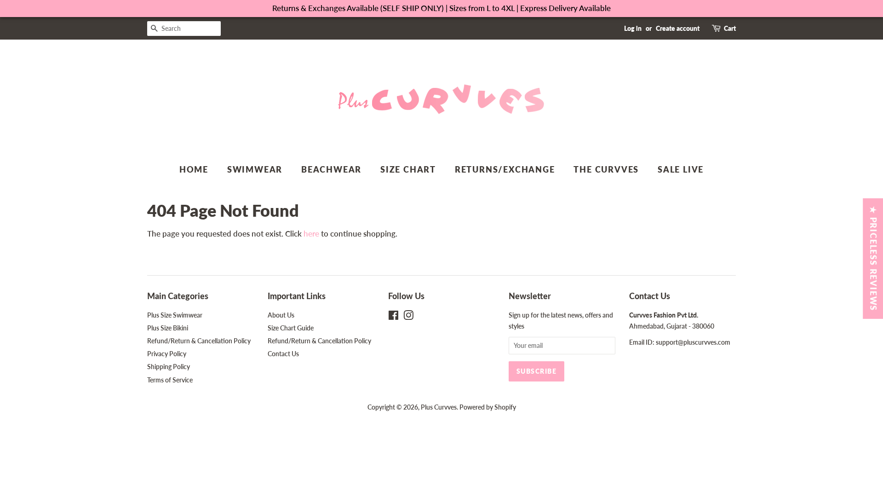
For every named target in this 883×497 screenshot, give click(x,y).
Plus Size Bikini (167, 328)
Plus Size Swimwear (174, 315)
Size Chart (408, 169)
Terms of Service (170, 380)
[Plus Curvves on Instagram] (408, 317)
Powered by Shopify (487, 407)
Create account (678, 28)
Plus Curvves (439, 407)
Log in (633, 28)
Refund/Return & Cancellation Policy (199, 341)
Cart (730, 28)
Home (193, 169)
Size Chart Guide (291, 328)
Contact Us (283, 354)
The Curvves (606, 169)
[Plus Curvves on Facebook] (393, 317)
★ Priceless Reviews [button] (873, 258)
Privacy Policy (166, 354)
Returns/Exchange (505, 169)
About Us (281, 315)
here (311, 233)
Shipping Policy (168, 366)
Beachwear (331, 169)
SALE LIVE (681, 169)
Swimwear (254, 169)
